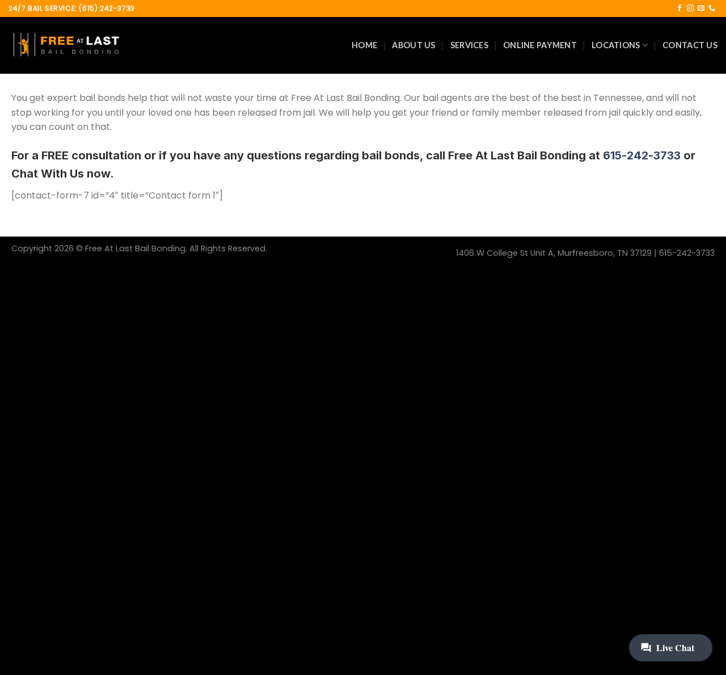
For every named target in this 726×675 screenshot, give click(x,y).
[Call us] (711, 8)
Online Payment (540, 45)
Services (469, 45)
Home (364, 45)
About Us (413, 45)
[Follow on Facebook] (679, 8)
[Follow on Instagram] (690, 8)
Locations (616, 45)
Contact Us (689, 45)
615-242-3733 (642, 155)
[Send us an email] (701, 8)
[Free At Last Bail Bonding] (65, 45)
